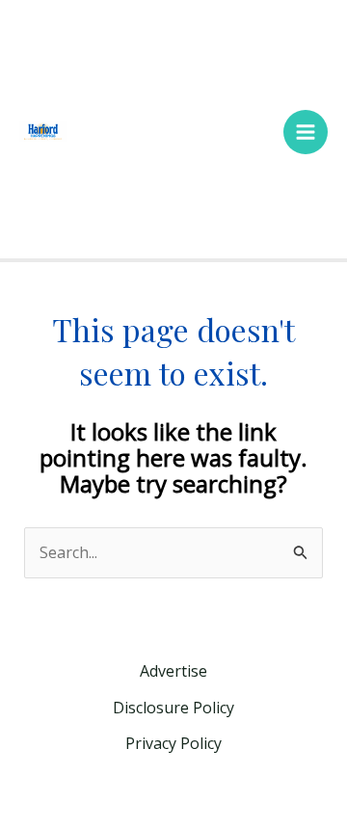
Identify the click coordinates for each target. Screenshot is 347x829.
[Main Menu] (305, 132)
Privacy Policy (173, 743)
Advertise (173, 671)
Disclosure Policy (173, 707)
